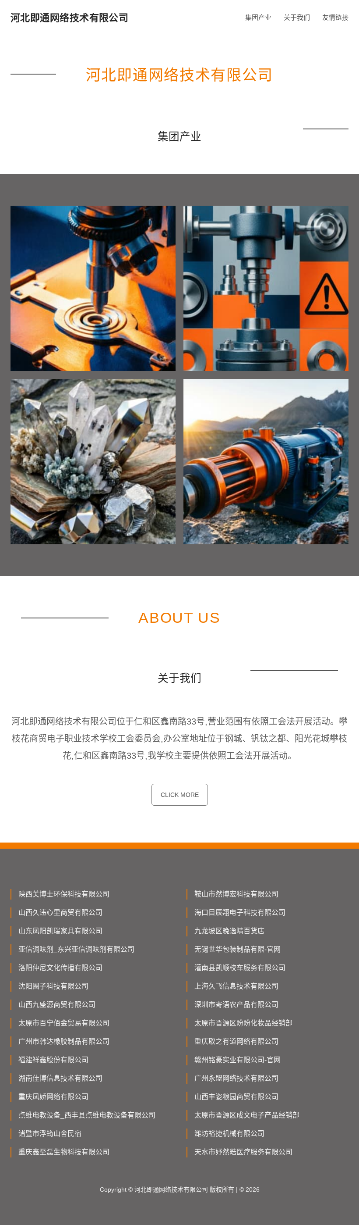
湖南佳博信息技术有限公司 (60, 1078)
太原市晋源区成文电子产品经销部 (246, 1115)
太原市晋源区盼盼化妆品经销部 (243, 1023)
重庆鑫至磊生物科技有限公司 (63, 1152)
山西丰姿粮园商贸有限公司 (236, 1096)
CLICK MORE (180, 794)
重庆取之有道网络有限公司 (236, 1041)
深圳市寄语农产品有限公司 (236, 1004)
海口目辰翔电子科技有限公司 (239, 912)
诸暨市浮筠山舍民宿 (49, 1133)
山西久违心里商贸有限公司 (60, 912)
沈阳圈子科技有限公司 (53, 986)
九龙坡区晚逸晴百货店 (229, 931)
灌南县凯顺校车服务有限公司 (239, 967)
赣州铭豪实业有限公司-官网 (237, 1060)
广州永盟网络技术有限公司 (236, 1078)
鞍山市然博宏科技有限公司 (236, 894)
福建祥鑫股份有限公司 (53, 1060)
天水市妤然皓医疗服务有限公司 (243, 1152)
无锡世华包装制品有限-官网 (237, 949)
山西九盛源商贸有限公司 (56, 1004)
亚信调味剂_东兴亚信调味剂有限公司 (76, 949)
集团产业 (258, 17)
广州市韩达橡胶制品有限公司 (63, 1041)
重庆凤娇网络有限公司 (53, 1096)
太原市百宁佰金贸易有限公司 (63, 1023)
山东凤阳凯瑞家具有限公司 (60, 931)
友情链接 (335, 17)
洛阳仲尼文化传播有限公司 (60, 967)
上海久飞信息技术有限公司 (236, 986)
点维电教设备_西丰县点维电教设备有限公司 (86, 1115)
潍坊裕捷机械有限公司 (229, 1133)
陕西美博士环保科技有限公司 (63, 894)
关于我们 (297, 17)
